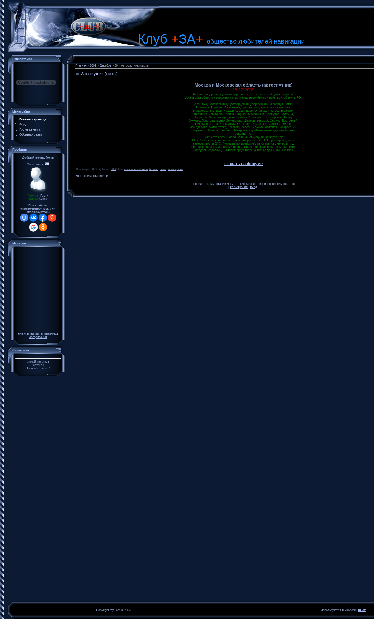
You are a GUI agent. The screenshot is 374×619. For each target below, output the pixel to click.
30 (116, 65)
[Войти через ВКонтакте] (33, 218)
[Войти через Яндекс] (52, 218)
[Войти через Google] (33, 227)
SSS (113, 169)
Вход (253, 187)
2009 (93, 65)
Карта (163, 169)
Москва (153, 169)
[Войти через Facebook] (43, 218)
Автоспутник (175, 169)
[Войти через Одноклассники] (43, 227)
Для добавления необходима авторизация (38, 335)
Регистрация (239, 187)
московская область (136, 169)
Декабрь (105, 65)
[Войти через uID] (24, 218)
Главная (81, 65)
